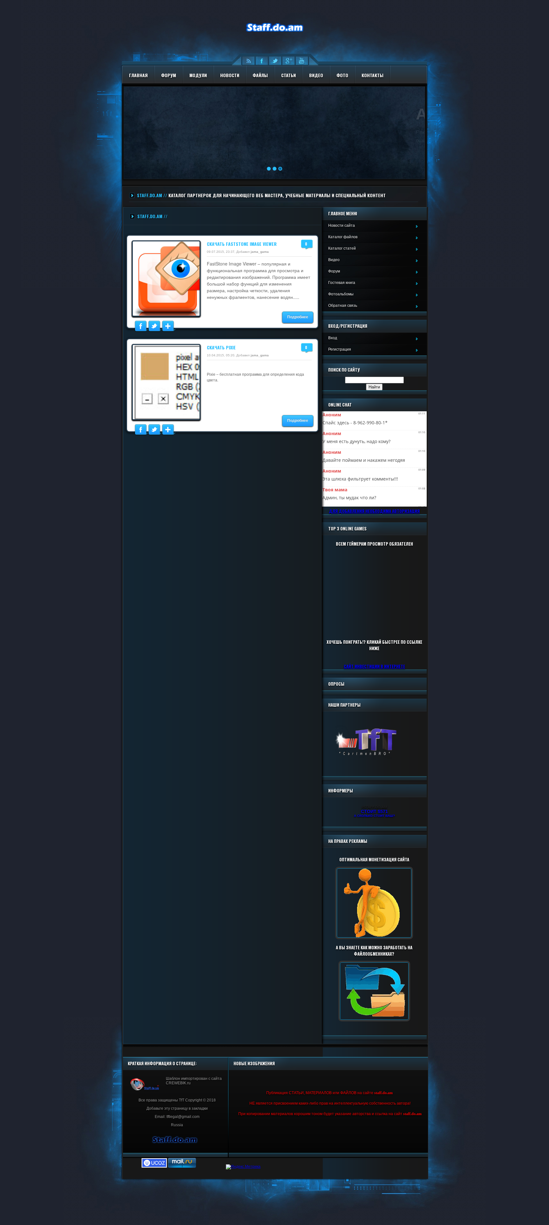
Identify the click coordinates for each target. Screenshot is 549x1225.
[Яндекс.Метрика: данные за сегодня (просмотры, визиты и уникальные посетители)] (243, 1166)
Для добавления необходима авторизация (374, 511)
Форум (168, 75)
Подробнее (297, 317)
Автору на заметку (226, 114)
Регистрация (339, 349)
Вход (332, 338)
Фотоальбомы (341, 294)
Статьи (288, 75)
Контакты (372, 75)
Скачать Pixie (221, 347)
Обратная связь (342, 305)
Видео (316, 75)
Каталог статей (342, 248)
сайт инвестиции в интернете (374, 666)
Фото (342, 75)
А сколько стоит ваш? (374, 816)
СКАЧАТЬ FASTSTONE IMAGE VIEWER (242, 243)
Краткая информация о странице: (162, 1063)
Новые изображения (254, 1063)
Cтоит (374, 811)
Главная (138, 75)
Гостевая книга (341, 282)
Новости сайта (341, 225)
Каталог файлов (342, 237)
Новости (229, 75)
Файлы (260, 75)
